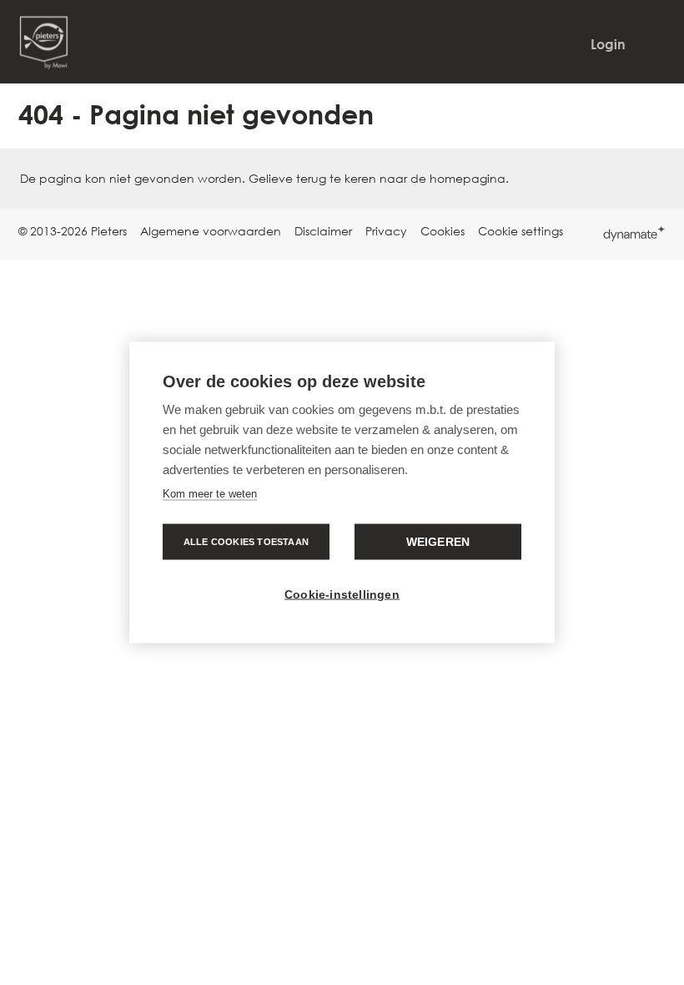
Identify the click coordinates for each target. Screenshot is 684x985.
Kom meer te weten (210, 493)
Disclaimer (323, 231)
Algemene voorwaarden (210, 231)
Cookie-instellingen (342, 594)
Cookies (442, 231)
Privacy (386, 231)
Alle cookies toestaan (246, 542)
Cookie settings (520, 231)
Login (608, 44)
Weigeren (438, 542)
